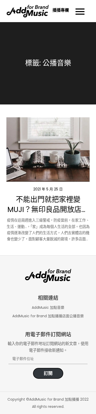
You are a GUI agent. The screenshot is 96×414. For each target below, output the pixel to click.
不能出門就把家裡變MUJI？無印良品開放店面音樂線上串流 (48, 210)
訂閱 (48, 373)
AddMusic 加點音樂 (48, 307)
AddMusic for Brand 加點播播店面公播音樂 (48, 316)
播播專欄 (60, 10)
